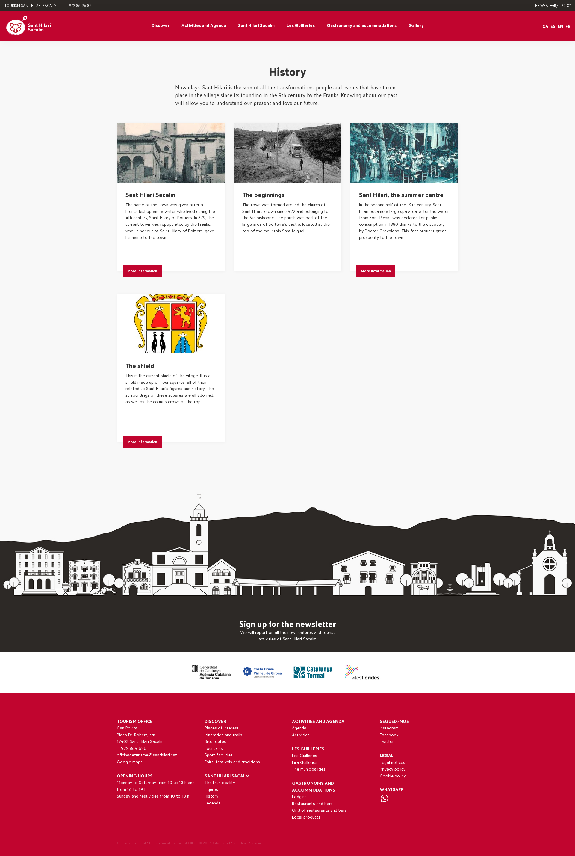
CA (545, 26)
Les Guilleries (301, 25)
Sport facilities (219, 755)
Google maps (130, 762)
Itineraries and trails (223, 735)
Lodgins (299, 797)
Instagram (389, 728)
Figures (211, 789)
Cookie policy (393, 776)
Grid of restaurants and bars (319, 810)
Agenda (299, 728)
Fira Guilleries (304, 762)
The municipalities (309, 769)
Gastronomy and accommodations (362, 25)
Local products (306, 817)
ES (553, 26)
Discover (161, 25)
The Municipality (220, 782)
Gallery (416, 25)
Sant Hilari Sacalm (256, 25)
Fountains (214, 748)
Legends (212, 803)
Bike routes (215, 741)
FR (568, 26)
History (211, 796)
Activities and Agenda (203, 25)
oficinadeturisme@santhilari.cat (147, 755)
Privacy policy (392, 769)
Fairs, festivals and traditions (232, 762)
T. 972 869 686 (131, 748)
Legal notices (392, 762)
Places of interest (222, 728)
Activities (301, 735)
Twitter (387, 741)
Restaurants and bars (312, 803)
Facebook (389, 735)
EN (560, 26)
